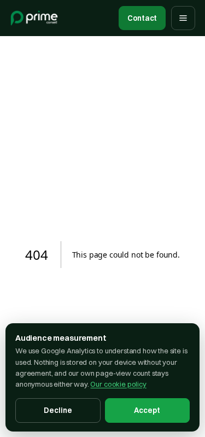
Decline (58, 410)
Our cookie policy (118, 384)
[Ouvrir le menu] (183, 18)
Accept (147, 410)
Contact (142, 18)
